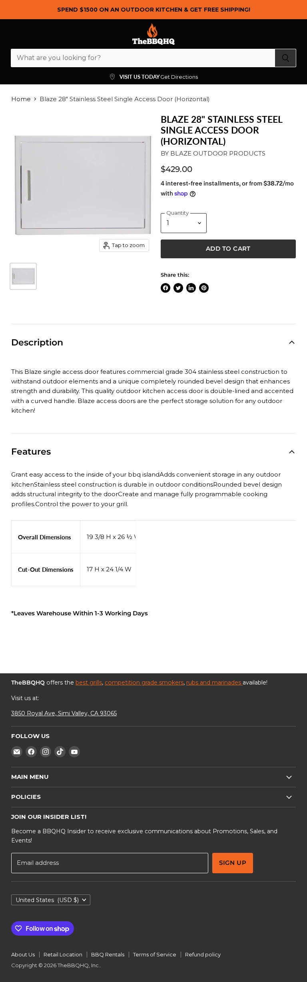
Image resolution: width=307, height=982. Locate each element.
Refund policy (203, 954)
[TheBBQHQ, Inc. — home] (153, 34)
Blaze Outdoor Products (217, 153)
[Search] (285, 58)
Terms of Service (154, 954)
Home (21, 99)
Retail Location (63, 954)
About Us (23, 954)
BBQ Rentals (107, 954)
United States (47, 900)
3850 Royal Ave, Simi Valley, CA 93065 (64, 713)
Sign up (232, 862)
